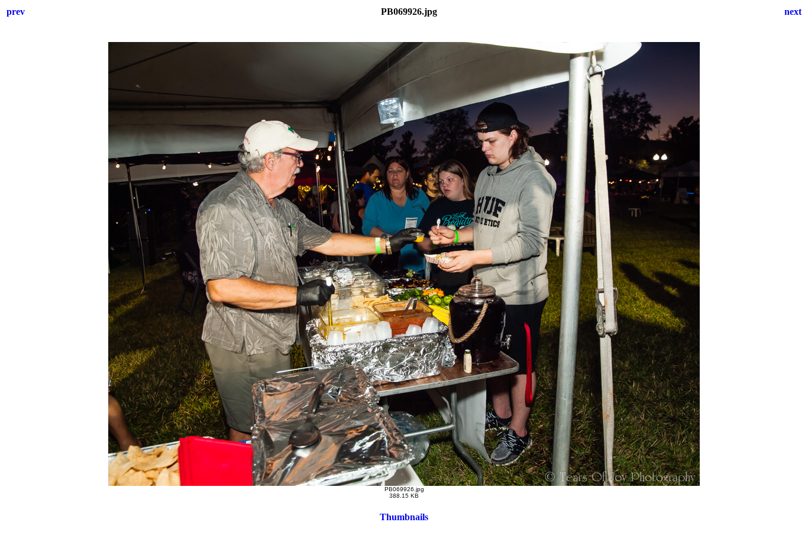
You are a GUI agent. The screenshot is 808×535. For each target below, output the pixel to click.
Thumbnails (404, 517)
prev (16, 12)
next (792, 12)
